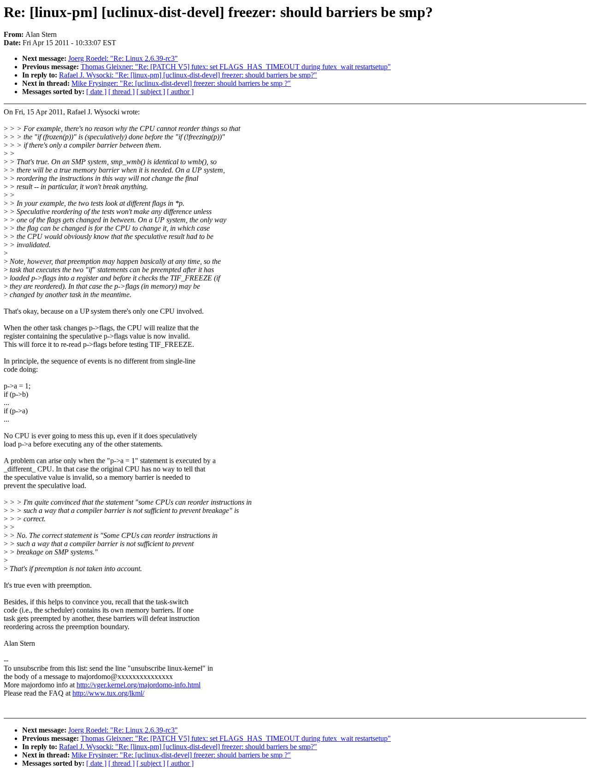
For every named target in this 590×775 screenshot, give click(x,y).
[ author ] (180, 91)
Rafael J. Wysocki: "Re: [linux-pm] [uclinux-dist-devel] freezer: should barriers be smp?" (188, 75)
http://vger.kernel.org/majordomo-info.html (139, 685)
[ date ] (96, 91)
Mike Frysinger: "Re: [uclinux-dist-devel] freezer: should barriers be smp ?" (181, 83)
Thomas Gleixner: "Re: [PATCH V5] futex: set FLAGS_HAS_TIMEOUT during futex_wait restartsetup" (236, 67)
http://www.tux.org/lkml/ (108, 693)
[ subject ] (150, 91)
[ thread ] (121, 91)
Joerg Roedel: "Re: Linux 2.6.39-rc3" (123, 58)
